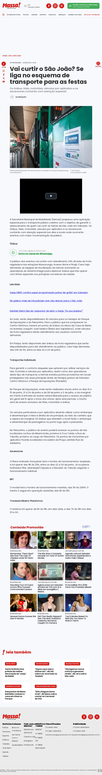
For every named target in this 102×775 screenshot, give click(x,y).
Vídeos (5, 756)
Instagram (28, 741)
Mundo (5, 752)
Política (5, 740)
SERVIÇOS (62, 15)
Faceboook (28, 745)
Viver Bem (6, 748)
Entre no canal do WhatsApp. (36, 253)
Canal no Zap (29, 736)
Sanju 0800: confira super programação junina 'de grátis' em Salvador (49, 292)
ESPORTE (43, 15)
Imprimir (98, 66)
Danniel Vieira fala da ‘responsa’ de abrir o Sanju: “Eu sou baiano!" (46, 310)
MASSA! (38, 729)
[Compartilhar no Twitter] (4, 78)
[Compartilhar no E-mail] (4, 81)
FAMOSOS (52, 15)
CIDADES (34, 15)
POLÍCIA (26, 15)
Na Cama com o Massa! (16, 737)
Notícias (7, 724)
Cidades (6, 744)
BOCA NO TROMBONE (92, 15)
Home (5, 56)
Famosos (6, 731)
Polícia (5, 727)
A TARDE (38, 733)
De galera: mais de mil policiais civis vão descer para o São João (46, 300)
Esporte (5, 735)
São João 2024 (15, 56)
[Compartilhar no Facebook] (3, 75)
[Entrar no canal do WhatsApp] (13, 252)
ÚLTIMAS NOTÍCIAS (13, 15)
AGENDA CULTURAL (75, 15)
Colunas (16, 724)
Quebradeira (17, 745)
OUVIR (4, 67)
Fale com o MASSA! (29, 725)
